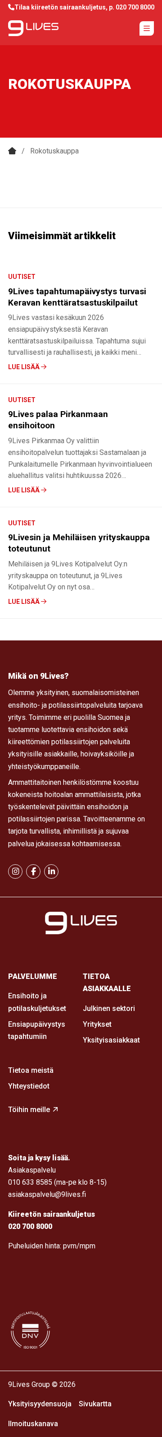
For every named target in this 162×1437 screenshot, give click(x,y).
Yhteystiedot (29, 1086)
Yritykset (97, 1024)
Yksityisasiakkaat (111, 1040)
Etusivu (12, 151)
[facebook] (33, 871)
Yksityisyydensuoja (40, 1404)
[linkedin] (51, 871)
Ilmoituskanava (33, 1423)
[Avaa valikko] (147, 28)
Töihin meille (29, 1109)
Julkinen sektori (109, 1008)
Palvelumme (32, 976)
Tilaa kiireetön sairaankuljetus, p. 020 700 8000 (84, 7)
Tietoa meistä (31, 1070)
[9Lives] (33, 28)
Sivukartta (95, 1404)
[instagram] (15, 871)
